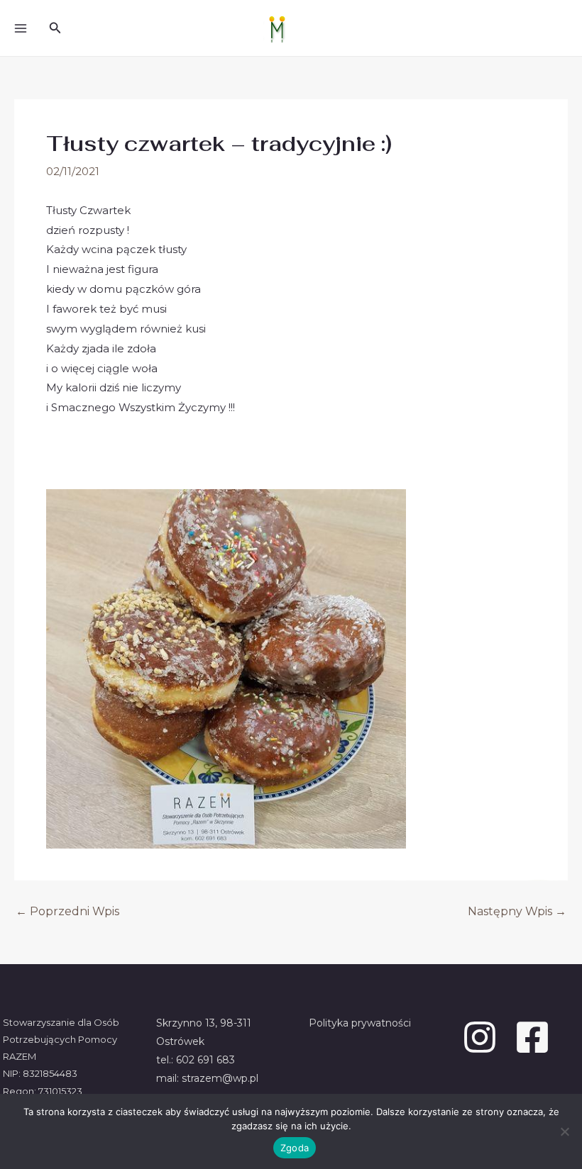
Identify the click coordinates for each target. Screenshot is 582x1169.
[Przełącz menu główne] (20, 28)
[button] (55, 28)
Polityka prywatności (360, 1023)
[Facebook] (532, 1037)
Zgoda (294, 1147)
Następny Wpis (517, 911)
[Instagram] (480, 1037)
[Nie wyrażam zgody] (564, 1131)
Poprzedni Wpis (67, 911)
